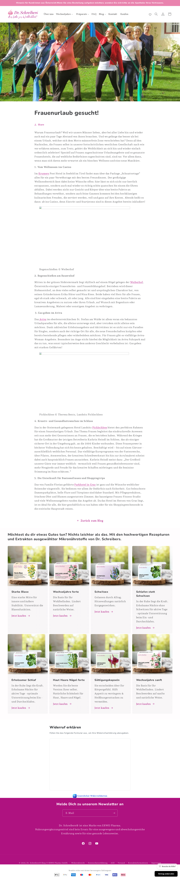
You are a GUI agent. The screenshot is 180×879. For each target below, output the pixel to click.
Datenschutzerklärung (98, 863)
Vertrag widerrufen (166, 874)
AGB (113, 863)
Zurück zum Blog (92, 520)
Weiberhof (136, 282)
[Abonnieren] (114, 813)
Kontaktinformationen (138, 863)
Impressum (156, 863)
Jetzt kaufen (19, 615)
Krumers (43, 173)
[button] (156, 14)
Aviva (42, 319)
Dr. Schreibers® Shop (36, 863)
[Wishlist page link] (150, 14)
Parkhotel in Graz (85, 484)
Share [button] (41, 124)
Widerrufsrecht (78, 863)
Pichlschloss (99, 427)
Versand (121, 863)
